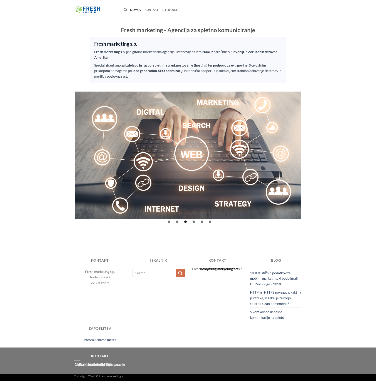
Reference (169, 10)
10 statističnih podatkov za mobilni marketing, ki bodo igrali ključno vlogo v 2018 (274, 278)
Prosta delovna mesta (100, 340)
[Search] (125, 10)
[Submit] (180, 273)
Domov (135, 10)
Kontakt (152, 10)
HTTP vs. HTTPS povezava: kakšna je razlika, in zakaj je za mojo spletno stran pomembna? (275, 297)
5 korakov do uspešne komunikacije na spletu (267, 314)
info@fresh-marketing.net (219, 269)
